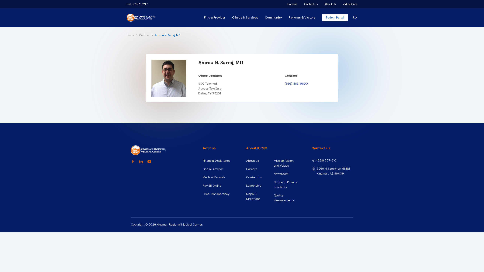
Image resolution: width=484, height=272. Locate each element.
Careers (292, 4)
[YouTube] (149, 161)
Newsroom (281, 174)
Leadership (253, 186)
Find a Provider (214, 17)
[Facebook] (133, 161)
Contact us (254, 177)
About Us (330, 4)
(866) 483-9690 (296, 84)
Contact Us (311, 4)
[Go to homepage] (160, 150)
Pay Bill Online (212, 186)
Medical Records (214, 177)
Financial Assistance (216, 161)
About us (252, 161)
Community (273, 17)
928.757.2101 (140, 4)
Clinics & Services (245, 17)
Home (131, 35)
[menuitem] (292, 4)
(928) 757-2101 (326, 160)
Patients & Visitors (302, 17)
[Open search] (354, 17)
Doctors (144, 35)
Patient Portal (335, 17)
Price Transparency (216, 194)
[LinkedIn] (141, 161)
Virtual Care (350, 4)
